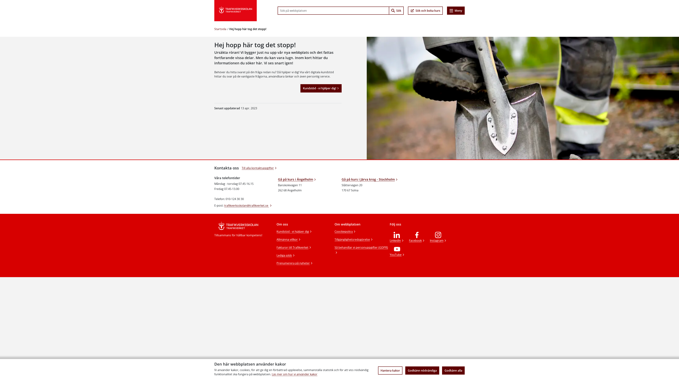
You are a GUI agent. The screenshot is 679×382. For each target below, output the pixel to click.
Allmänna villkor (287, 239)
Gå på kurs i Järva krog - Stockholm (368, 179)
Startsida (220, 29)
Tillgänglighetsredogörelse (352, 239)
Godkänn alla (453, 370)
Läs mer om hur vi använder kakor (294, 374)
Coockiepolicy (344, 231)
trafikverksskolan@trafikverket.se (246, 205)
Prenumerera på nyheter (293, 263)
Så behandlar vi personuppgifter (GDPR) (361, 247)
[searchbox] (333, 11)
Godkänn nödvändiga (422, 370)
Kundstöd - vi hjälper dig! (319, 88)
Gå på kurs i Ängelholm (295, 179)
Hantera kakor (390, 370)
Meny (458, 11)
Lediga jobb (284, 255)
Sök (398, 11)
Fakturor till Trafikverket (292, 247)
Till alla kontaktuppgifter (258, 168)
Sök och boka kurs (428, 11)
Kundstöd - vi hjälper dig (293, 231)
